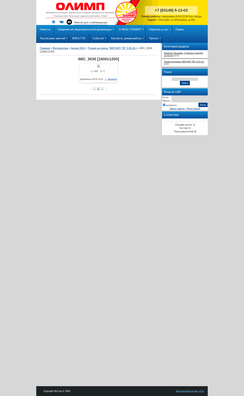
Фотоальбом (60, 48)
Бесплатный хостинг (187, 391)
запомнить (171, 105)
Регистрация (193, 108)
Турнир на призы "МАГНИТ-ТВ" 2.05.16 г (112, 48)
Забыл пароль (177, 108)
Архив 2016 (78, 48)
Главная (45, 48)
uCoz (201, 391)
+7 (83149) (171, 10)
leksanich (112, 79)
